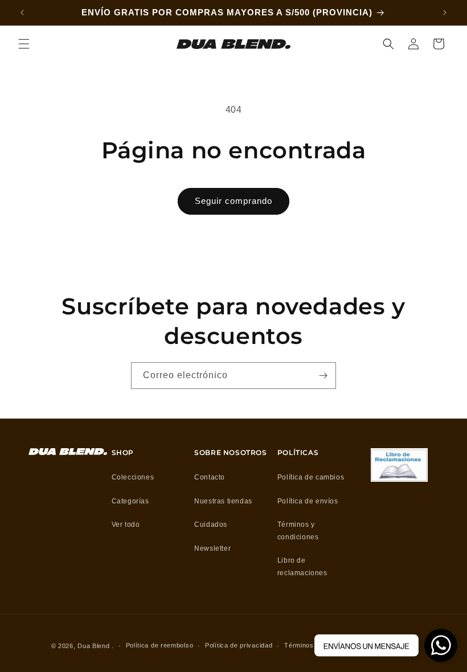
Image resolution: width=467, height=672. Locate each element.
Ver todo (126, 524)
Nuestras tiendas (223, 501)
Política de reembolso (160, 645)
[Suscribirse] (322, 375)
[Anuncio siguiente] (444, 12)
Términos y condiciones (298, 531)
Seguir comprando (233, 201)
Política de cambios (310, 477)
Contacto (209, 477)
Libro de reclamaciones (302, 566)
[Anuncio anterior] (22, 12)
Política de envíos (307, 501)
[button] (23, 43)
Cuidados (210, 524)
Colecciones (133, 477)
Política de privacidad (238, 645)
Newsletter (212, 548)
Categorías (130, 501)
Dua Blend (93, 645)
